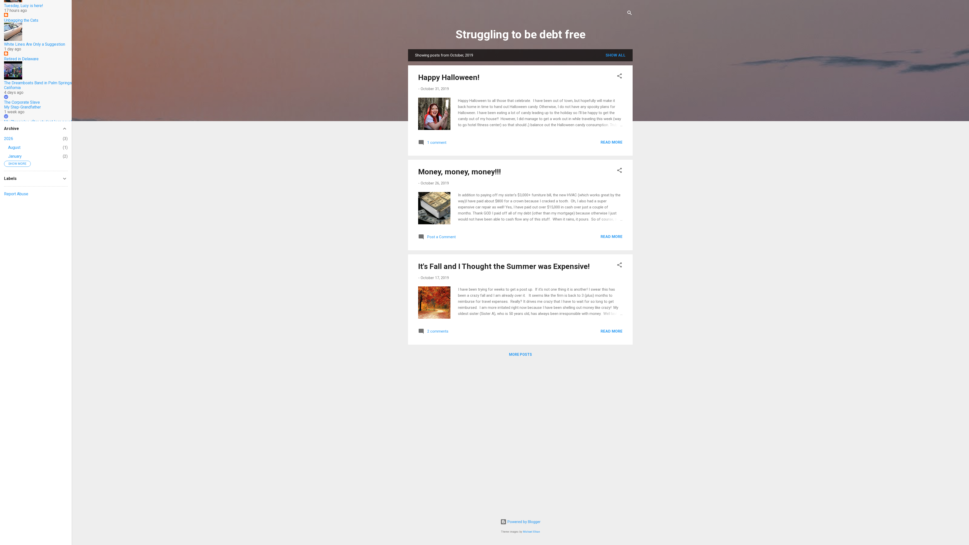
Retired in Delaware (21, 59)
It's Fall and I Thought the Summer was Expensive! (504, 266)
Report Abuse (16, 194)
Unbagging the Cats (21, 20)
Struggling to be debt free (520, 34)
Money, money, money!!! (459, 171)
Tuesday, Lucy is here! (23, 5)
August (14, 147)
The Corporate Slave (22, 102)
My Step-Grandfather (22, 107)
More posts (520, 354)
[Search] (630, 13)
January (15, 156)
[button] (619, 77)
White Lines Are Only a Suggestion (34, 44)
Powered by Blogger (523, 522)
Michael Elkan (531, 531)
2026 (8, 138)
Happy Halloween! (448, 77)
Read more (612, 142)
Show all (616, 55)
